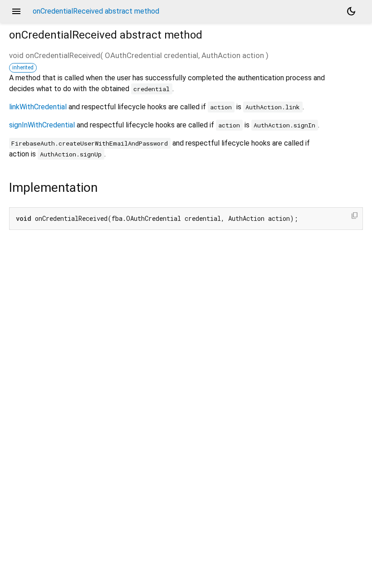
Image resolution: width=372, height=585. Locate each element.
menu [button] (16, 11)
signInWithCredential (42, 125)
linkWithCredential (38, 106)
